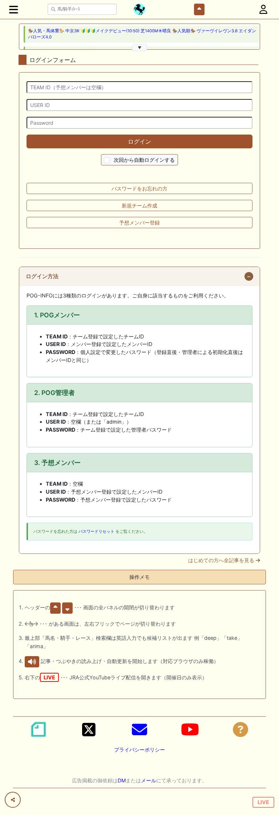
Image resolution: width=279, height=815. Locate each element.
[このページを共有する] (13, 800)
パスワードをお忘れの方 (139, 188)
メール (148, 780)
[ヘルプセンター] (240, 729)
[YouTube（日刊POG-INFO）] (190, 729)
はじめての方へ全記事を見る (222, 560)
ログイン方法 (42, 276)
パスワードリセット (96, 531)
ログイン (139, 141)
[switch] (107, 160)
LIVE (263, 802)
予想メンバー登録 (139, 222)
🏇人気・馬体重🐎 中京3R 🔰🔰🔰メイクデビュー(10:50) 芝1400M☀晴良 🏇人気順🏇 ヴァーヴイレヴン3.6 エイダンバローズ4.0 (142, 34)
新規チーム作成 (139, 205)
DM (122, 780)
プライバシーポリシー (139, 749)
